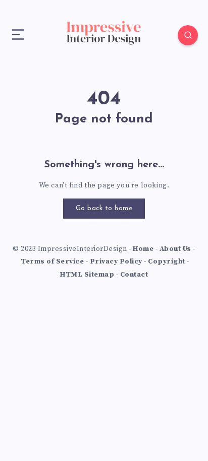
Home (143, 248)
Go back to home (104, 208)
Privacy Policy (116, 261)
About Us (175, 248)
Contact (134, 274)
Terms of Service (52, 261)
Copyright (166, 261)
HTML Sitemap (87, 274)
